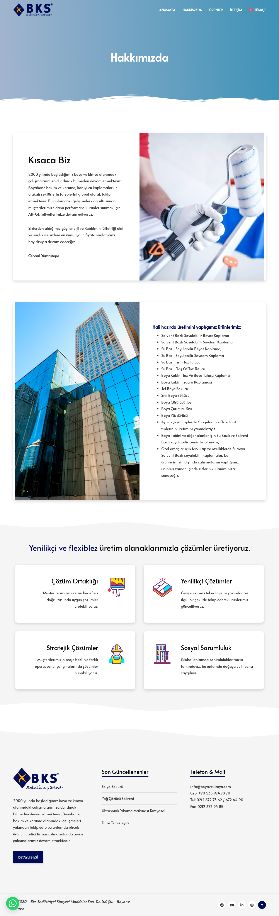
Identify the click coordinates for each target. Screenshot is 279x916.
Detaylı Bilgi (28, 857)
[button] (12, 903)
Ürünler (216, 9)
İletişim (236, 9)
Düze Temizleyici (115, 822)
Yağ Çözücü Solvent (118, 798)
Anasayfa (167, 9)
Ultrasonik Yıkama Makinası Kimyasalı (134, 810)
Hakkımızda (192, 9)
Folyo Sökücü (112, 786)
